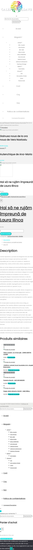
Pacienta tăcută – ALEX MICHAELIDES (14, 380)
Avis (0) (5, 245)
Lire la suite (12, 357)
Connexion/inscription (18, 118)
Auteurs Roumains (20, 123)
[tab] (18, 240)
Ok (11, 548)
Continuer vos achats (6, 539)
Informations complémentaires (12, 242)
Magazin (7, 123)
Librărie (12, 123)
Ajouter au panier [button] (14, 370)
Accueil (2, 123)
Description (6, 240)
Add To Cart (4, 194)
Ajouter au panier (6, 234)
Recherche (16, 22)
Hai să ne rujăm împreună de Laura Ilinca (16, 214)
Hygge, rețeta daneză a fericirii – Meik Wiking (16, 391)
